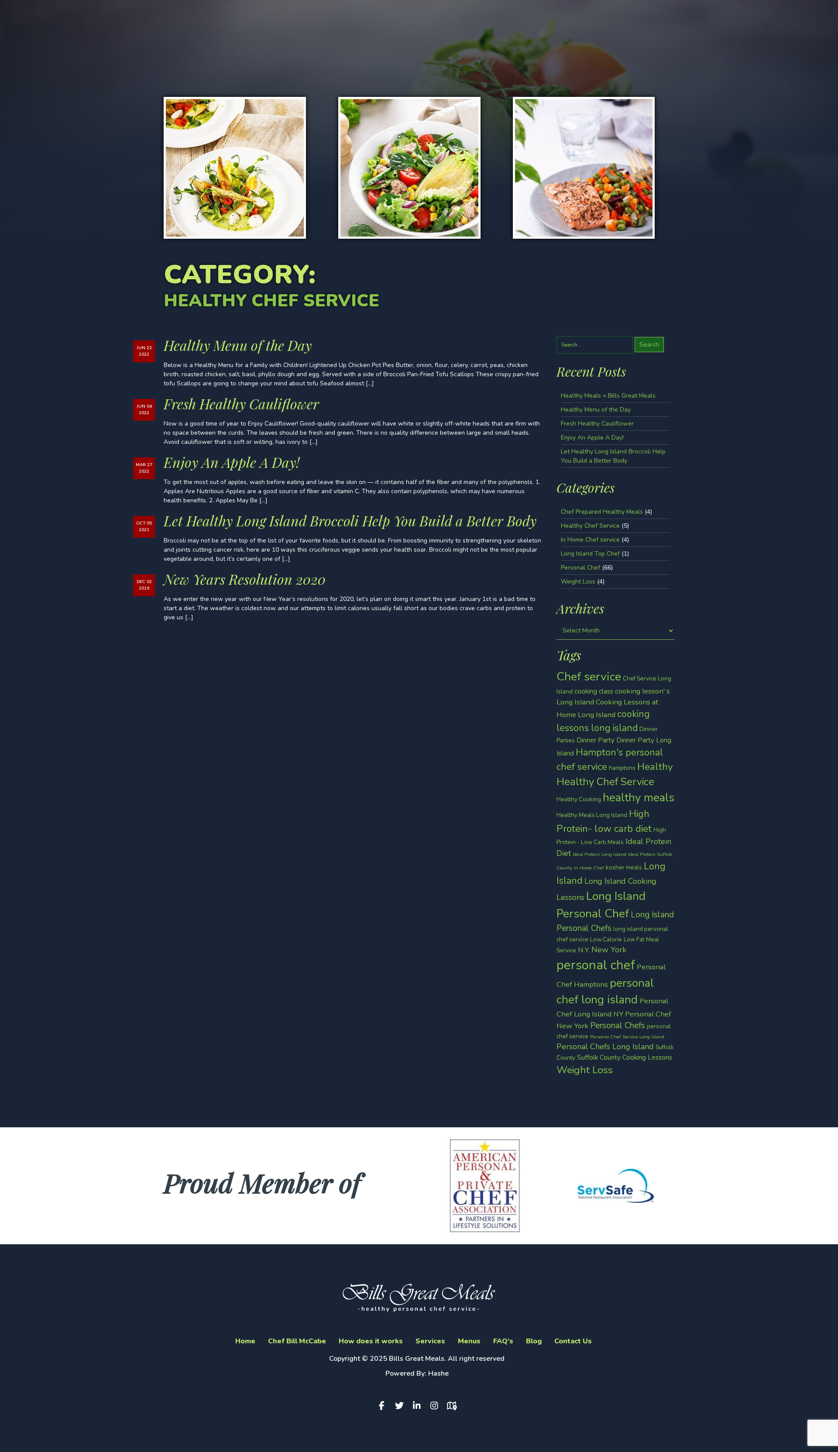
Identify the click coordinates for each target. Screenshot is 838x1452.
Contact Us (573, 1341)
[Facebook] (384, 1406)
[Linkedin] (419, 1406)
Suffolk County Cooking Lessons (624, 1057)
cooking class (593, 691)
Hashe (438, 1373)
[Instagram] (436, 1406)
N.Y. (584, 950)
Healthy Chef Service (590, 526)
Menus (469, 1341)
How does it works (371, 1341)
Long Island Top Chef (590, 553)
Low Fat (634, 939)
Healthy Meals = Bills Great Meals (608, 395)
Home (245, 1341)
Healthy (655, 766)
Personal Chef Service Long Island (627, 1036)
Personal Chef (580, 567)
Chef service (588, 676)
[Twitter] (401, 1406)
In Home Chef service (590, 539)
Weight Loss (578, 581)
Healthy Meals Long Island (591, 815)
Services (430, 1341)
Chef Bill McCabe (297, 1341)
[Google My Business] (454, 1406)
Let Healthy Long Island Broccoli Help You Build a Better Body (350, 520)
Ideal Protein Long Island (599, 854)
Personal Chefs (617, 1025)
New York (608, 949)
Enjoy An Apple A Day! (231, 462)
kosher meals (624, 867)
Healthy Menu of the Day (238, 345)
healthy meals (638, 797)
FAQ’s (503, 1341)
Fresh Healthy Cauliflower (241, 403)
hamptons (622, 768)
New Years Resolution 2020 (245, 579)
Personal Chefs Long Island (605, 1046)
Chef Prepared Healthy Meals (602, 512)
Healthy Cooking (578, 799)
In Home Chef (589, 868)
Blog (534, 1341)
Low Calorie (606, 939)
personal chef (595, 965)
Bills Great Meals (416, 1358)
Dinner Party (596, 740)
